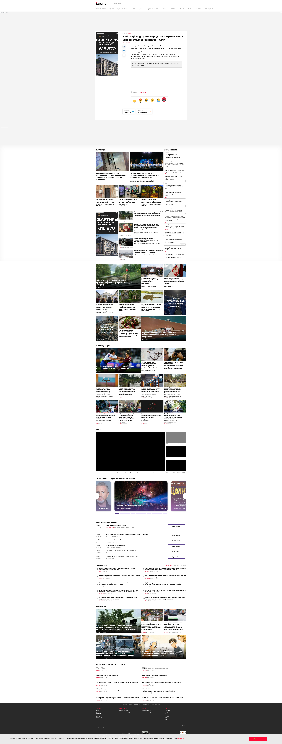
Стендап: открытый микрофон (115, 545)
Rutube (167, 716)
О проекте (146, 704)
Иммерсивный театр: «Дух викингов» (117, 540)
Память (182, 9)
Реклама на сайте (127, 704)
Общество (98, 713)
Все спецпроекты (123, 710)
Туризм (140, 9)
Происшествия (122, 9)
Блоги (133, 9)
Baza (179, 48)
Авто (97, 715)
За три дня (168, 565)
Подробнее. (181, 738)
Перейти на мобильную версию (104, 727)
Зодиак (164, 9)
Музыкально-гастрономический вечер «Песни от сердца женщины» (127, 534)
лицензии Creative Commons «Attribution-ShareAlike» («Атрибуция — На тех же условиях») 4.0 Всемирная (164, 732)
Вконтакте (167, 710)
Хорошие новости (152, 9)
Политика (98, 716)
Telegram (167, 712)
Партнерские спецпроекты (126, 712)
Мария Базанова (139, 42)
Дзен (166, 717)
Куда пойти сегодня (147, 712)
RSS (166, 719)
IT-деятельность (155, 704)
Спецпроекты (209, 9)
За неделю (176, 565)
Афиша (111, 9)
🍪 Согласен (257, 739)
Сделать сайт (137, 704)
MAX (166, 713)
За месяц (183, 565)
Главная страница (146, 710)
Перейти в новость (161, 472)
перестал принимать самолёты (166, 63)
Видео (190, 9)
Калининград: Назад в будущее (116, 525)
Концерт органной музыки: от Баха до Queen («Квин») (122, 556)
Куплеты (173, 9)
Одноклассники (169, 715)
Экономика (99, 717)
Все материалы (101, 9)
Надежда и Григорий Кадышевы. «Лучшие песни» (121, 550)
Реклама (199, 9)
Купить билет (176, 526)
